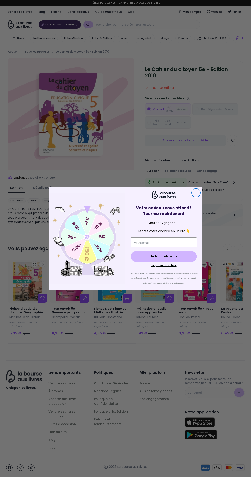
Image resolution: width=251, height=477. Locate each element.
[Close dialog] (196, 192)
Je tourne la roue (163, 256)
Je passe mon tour (164, 265)
